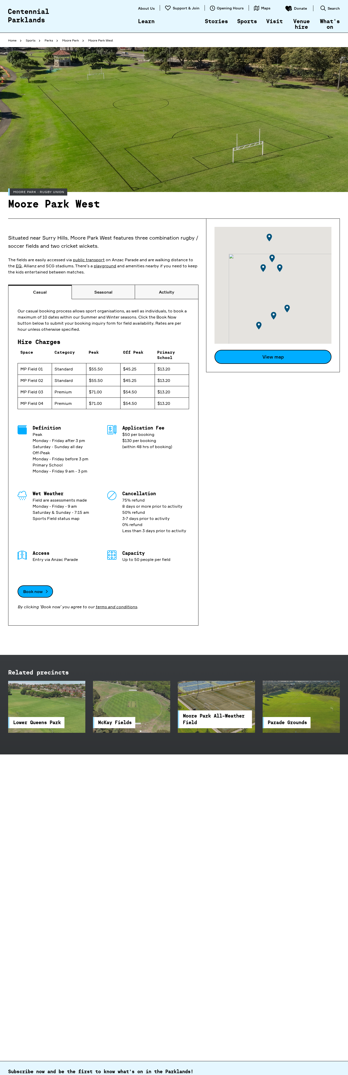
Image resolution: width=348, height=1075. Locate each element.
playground (105, 265)
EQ (19, 265)
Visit (274, 21)
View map (273, 357)
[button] (263, 268)
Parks (49, 40)
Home (12, 40)
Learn (146, 21)
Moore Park (70, 40)
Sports (247, 21)
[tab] (40, 292)
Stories (216, 21)
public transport (89, 259)
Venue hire (301, 24)
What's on (330, 24)
